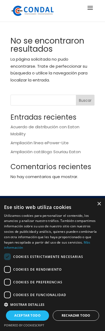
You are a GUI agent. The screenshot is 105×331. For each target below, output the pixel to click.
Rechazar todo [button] (76, 315)
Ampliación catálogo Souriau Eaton (45, 152)
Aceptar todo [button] (27, 315)
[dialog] (52, 264)
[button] (52, 304)
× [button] (99, 204)
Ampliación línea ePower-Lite (39, 143)
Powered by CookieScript (24, 325)
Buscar (85, 100)
